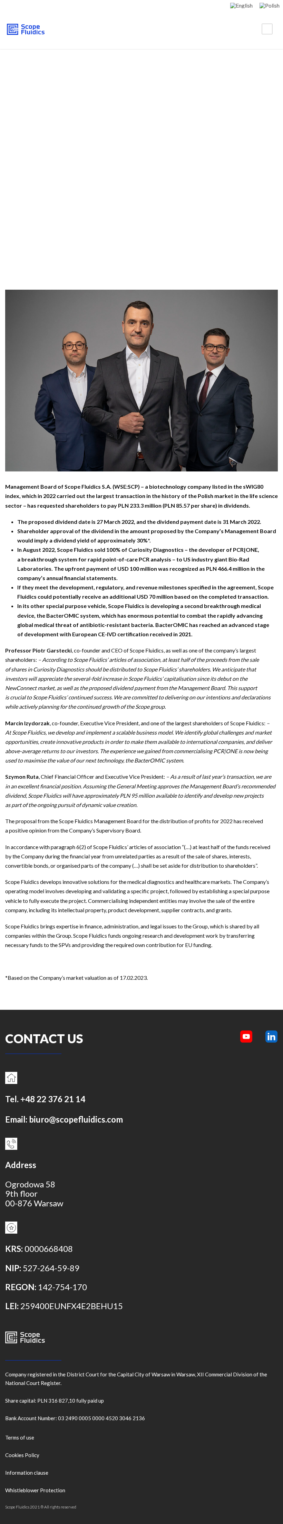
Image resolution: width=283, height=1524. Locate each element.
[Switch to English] (241, 5)
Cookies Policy (22, 1455)
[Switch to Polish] (269, 5)
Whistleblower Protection (35, 1490)
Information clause (26, 1473)
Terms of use (19, 1437)
